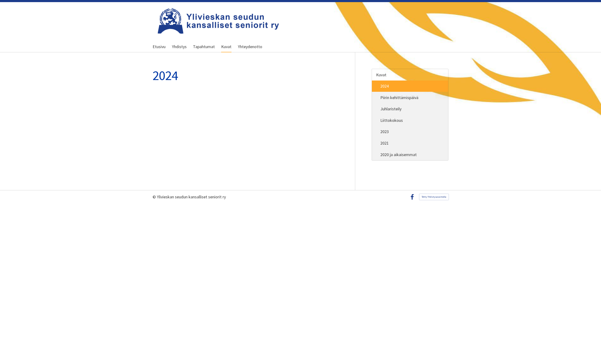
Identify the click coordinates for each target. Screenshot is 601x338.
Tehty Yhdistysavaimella (434, 196)
